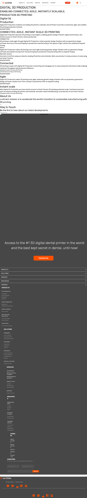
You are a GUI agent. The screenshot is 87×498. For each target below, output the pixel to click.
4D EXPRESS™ (10, 370)
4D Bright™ (4, 297)
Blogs (8, 409)
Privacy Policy (10, 482)
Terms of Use (19, 482)
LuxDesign (6, 345)
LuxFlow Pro (7, 344)
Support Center (10, 393)
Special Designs (6, 295)
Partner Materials (8, 354)
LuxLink (5, 347)
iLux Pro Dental (7, 335)
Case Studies (10, 416)
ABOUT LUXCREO (12, 441)
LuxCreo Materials (8, 353)
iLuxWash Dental (8, 336)
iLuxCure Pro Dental (8, 338)
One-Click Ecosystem (7, 325)
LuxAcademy (10, 430)
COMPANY (53, 2)
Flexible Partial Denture (7, 306)
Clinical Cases (10, 418)
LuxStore (9, 383)
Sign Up (36, 471)
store (67, 2)
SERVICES (37, 2)
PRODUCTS (22, 2)
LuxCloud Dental (8, 363)
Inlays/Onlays (5, 320)
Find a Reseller (10, 387)
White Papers (10, 428)
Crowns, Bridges (6, 318)
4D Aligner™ (4, 293)
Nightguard (4, 304)
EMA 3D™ (4, 298)
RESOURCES (45, 2)
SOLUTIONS (30, 2)
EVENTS (12, 449)
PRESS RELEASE (12, 446)
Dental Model (5, 311)
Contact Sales (10, 385)
